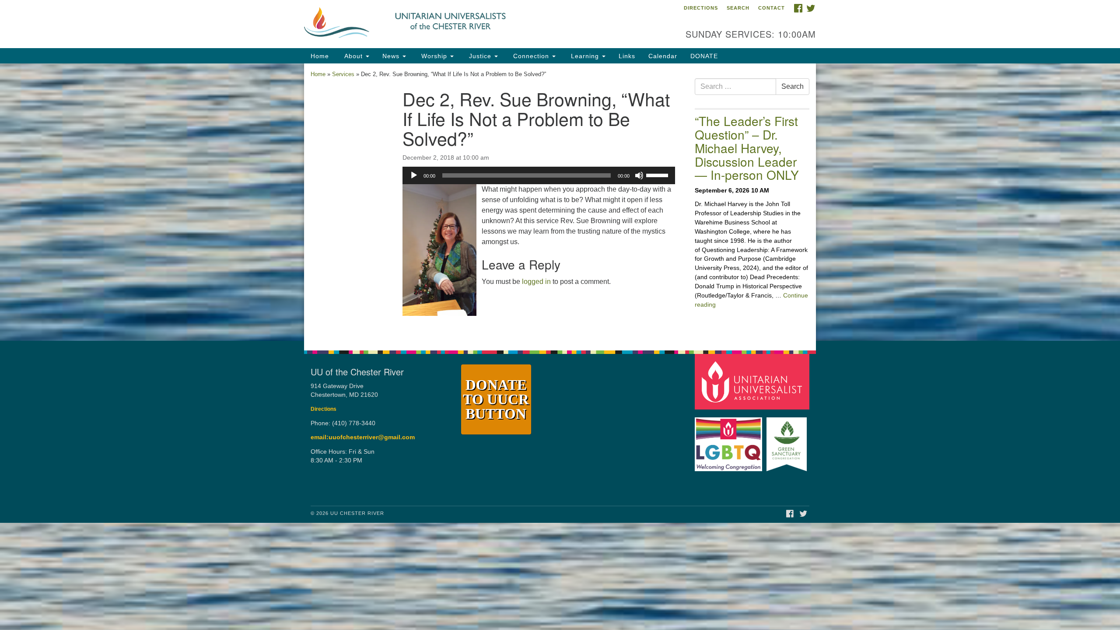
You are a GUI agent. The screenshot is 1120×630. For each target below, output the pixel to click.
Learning (585, 56)
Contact (771, 7)
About (353, 56)
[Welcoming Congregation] (730, 440)
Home (320, 56)
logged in (536, 281)
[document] (560, 202)
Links (627, 56)
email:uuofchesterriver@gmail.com (363, 437)
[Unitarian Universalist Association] (753, 381)
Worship (434, 56)
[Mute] (639, 175)
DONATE (704, 56)
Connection (531, 56)
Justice (480, 56)
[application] (538, 175)
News (392, 56)
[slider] (658, 174)
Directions (701, 7)
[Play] (414, 175)
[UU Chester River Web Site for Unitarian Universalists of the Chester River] (453, 24)
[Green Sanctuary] (787, 440)
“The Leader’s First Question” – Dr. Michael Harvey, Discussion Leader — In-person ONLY (747, 147)
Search (738, 7)
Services (343, 74)
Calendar (662, 56)
